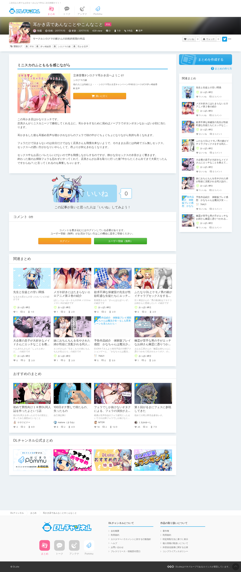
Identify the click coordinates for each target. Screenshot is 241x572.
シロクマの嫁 (64, 46)
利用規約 (115, 535)
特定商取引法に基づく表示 (175, 539)
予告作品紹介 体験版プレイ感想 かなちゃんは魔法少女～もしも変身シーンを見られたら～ (212, 200)
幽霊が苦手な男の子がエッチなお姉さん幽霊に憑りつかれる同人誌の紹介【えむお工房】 (212, 218)
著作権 (166, 531)
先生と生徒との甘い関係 (28, 292)
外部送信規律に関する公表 (175, 547)
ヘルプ (114, 543)
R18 (32, 46)
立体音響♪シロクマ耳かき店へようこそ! (98, 75)
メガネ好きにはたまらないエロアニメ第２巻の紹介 (72, 293)
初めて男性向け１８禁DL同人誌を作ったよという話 (32, 409)
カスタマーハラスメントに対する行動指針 (131, 539)
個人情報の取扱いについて (175, 543)
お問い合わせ (117, 547)
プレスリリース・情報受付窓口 (125, 551)
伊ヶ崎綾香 (45, 46)
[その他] (229, 39)
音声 (140, 30)
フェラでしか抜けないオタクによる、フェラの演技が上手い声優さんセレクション (112, 410)
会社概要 (115, 531)
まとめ (33, 513)
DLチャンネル (24, 11)
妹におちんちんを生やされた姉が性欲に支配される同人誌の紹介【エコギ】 (72, 344)
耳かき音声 (82, 46)
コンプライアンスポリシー (175, 551)
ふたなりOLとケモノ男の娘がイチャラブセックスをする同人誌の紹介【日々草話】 (153, 295)
